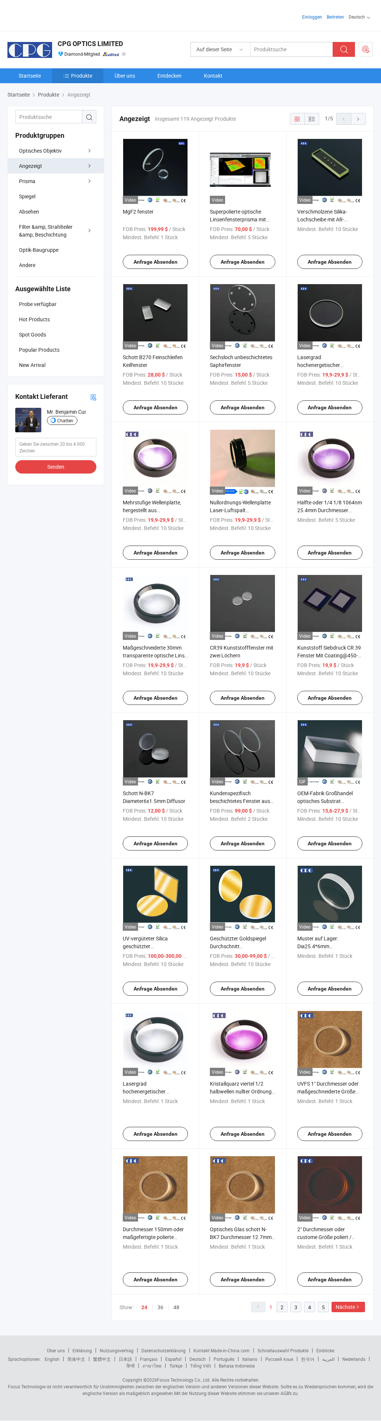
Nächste (345, 1306)
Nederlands (353, 1359)
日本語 (125, 1359)
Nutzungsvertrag (117, 1350)
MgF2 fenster (138, 211)
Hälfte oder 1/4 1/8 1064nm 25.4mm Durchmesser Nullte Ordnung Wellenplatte (329, 510)
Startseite (30, 75)
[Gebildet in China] (55, 14)
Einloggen (312, 17)
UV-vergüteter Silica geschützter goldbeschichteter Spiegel (152, 946)
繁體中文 (102, 1359)
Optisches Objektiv (40, 150)
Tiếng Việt (200, 1366)
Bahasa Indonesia (237, 1366)
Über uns (125, 75)
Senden (55, 466)
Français (148, 1359)
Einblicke (325, 1350)
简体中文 (76, 1359)
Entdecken (169, 75)
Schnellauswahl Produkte (282, 1350)
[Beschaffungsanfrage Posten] (366, 49)
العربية (328, 1359)
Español (173, 1359)
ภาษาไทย (152, 1366)
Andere (27, 265)
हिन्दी (131, 1366)
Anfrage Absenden (155, 262)
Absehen (29, 211)
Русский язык (279, 1359)
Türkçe (175, 1366)
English (52, 1359)
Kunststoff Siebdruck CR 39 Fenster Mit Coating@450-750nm (329, 655)
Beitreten (335, 17)
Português (224, 1359)
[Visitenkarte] (93, 397)
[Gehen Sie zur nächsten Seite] (358, 118)
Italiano (249, 1359)
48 (176, 1307)
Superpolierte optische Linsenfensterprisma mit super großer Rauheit (238, 219)
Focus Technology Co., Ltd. (184, 1380)
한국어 (307, 1359)
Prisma (27, 181)
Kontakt (213, 75)
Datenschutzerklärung (163, 1350)
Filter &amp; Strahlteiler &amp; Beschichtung (46, 230)
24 (144, 1307)
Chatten (65, 420)
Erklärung (82, 1350)
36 (160, 1307)
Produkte (81, 75)
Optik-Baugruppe (38, 249)
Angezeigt (30, 165)
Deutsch (197, 1359)
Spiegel (27, 196)
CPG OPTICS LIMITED (90, 44)
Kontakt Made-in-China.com (221, 1350)
